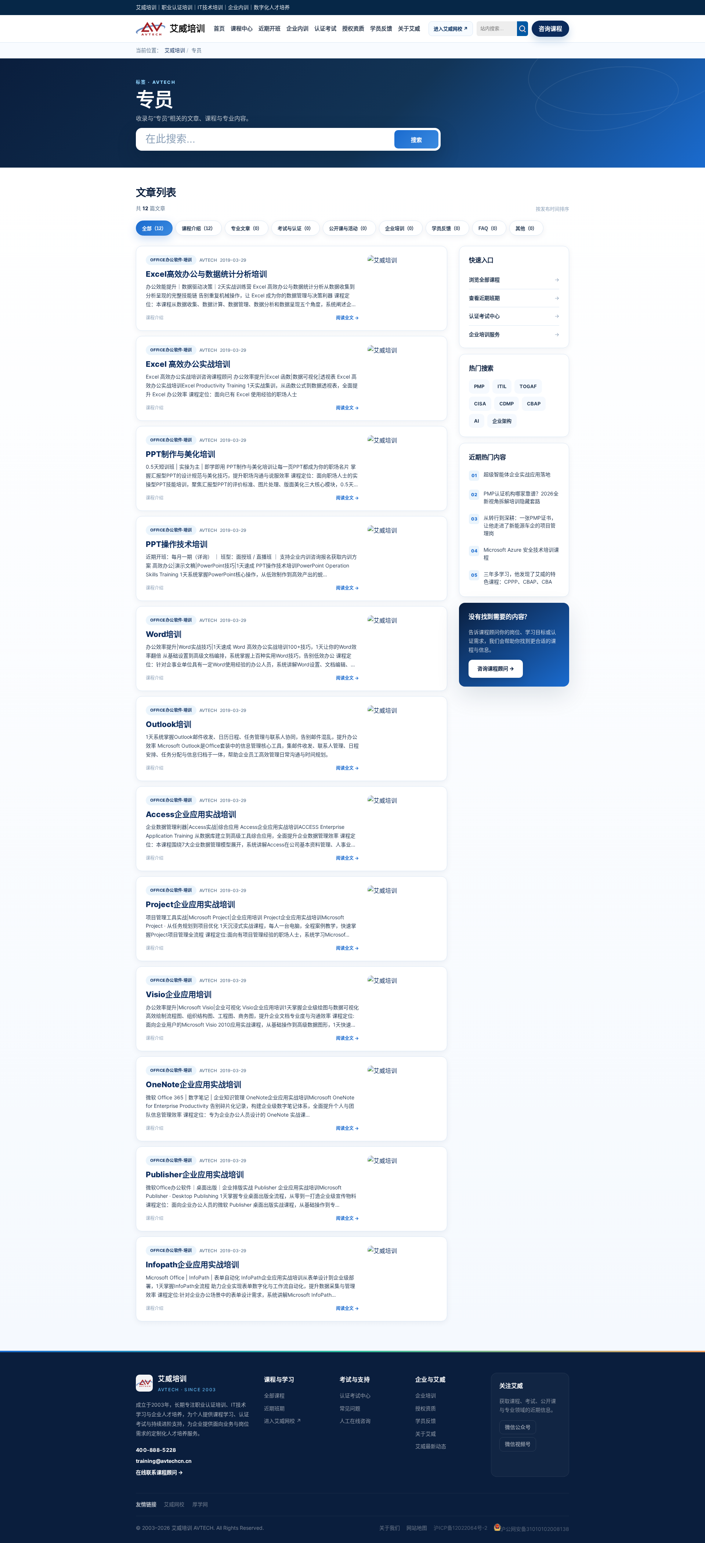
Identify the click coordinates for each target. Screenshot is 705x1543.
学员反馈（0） (447, 228)
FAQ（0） (489, 228)
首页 (219, 28)
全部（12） (154, 228)
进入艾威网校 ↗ (451, 28)
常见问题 (350, 1408)
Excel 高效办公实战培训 (188, 364)
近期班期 (274, 1408)
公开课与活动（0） (349, 228)
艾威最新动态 (430, 1446)
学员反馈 (381, 28)
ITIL (502, 386)
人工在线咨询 (355, 1421)
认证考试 (325, 28)
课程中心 (242, 28)
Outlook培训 (168, 724)
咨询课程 (550, 28)
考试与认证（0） (296, 228)
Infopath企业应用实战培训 (192, 1264)
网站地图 (416, 1528)
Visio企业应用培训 (179, 994)
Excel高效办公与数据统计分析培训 (206, 274)
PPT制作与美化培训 (180, 454)
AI (476, 421)
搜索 (416, 140)
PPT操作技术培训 (176, 544)
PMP (479, 386)
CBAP (533, 404)
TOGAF (528, 386)
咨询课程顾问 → (495, 668)
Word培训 (163, 634)
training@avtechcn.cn (164, 1461)
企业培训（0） (400, 228)
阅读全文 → (347, 318)
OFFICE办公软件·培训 (171, 259)
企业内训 (297, 28)
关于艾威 (409, 28)
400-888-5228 (156, 1450)
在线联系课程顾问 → (159, 1472)
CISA (480, 404)
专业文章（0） (246, 228)
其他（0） (526, 228)
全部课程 (274, 1395)
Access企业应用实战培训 (191, 814)
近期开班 (269, 28)
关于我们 (389, 1528)
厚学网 (200, 1504)
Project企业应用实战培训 (190, 904)
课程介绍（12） (199, 228)
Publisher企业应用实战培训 (195, 1174)
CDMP (506, 404)
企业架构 (501, 421)
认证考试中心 (355, 1395)
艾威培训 (174, 50)
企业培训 (425, 1395)
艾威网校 (174, 1504)
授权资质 (353, 28)
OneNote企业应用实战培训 (193, 1084)
